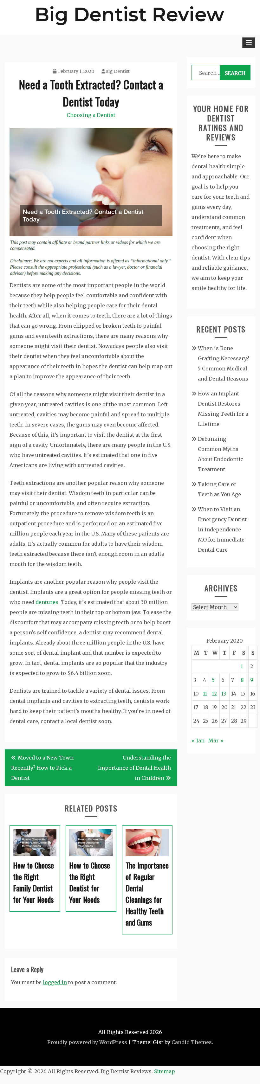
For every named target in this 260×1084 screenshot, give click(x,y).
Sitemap (164, 1071)
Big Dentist (117, 71)
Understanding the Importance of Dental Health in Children (134, 767)
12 (214, 693)
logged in (55, 982)
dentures (47, 602)
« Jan (198, 740)
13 (223, 693)
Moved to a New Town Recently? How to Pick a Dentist (42, 767)
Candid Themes (192, 1042)
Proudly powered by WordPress (87, 1042)
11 (205, 693)
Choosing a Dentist (91, 115)
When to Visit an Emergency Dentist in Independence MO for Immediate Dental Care (222, 529)
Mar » (216, 740)
